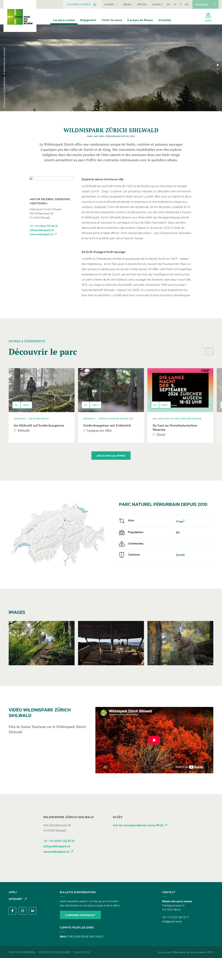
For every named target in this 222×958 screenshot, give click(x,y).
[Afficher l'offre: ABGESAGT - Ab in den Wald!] (42, 390)
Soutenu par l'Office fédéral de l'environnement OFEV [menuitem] (185, 952)
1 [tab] (218, 65)
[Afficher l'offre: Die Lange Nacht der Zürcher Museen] (180, 390)
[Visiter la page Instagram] (22, 911)
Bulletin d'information (78, 892)
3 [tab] (218, 72)
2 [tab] (218, 69)
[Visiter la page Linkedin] (32, 911)
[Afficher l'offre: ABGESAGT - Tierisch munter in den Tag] (111, 390)
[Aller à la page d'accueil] (20, 17)
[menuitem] (82, 4)
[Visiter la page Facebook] (12, 911)
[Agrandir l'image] (51, 185)
